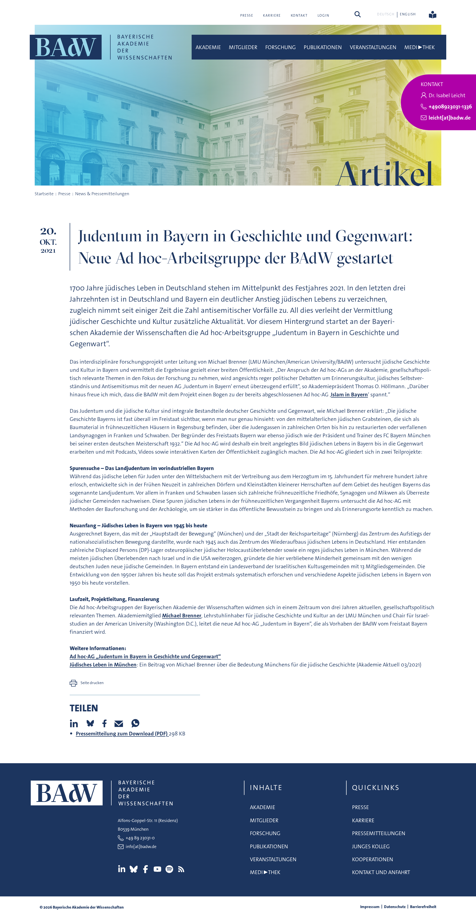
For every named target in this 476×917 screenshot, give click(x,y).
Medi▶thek (419, 47)
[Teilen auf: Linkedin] (74, 723)
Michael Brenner (181, 615)
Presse (246, 15)
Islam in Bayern (349, 394)
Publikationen (323, 47)
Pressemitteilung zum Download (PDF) (122, 733)
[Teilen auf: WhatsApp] (135, 723)
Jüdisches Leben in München (103, 664)
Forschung (280, 47)
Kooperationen (372, 859)
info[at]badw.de (141, 847)
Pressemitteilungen (378, 833)
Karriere (272, 15)
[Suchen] (358, 14)
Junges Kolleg (371, 846)
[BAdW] (101, 47)
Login (323, 15)
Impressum (370, 906)
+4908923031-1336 (450, 106)
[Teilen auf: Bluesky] (90, 723)
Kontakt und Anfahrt (381, 872)
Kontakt (299, 15)
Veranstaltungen (373, 47)
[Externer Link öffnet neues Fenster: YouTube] (157, 869)
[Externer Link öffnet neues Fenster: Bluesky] (134, 869)
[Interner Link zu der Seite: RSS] (181, 869)
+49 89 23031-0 (140, 838)
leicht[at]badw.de (450, 117)
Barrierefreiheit (423, 906)
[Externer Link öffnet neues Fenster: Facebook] (145, 869)
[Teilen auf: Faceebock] (104, 723)
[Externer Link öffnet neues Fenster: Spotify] (169, 869)
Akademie (208, 47)
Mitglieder (243, 47)
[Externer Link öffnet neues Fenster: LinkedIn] (122, 869)
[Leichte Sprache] (432, 14)
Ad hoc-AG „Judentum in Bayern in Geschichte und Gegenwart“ (145, 656)
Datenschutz (395, 906)
